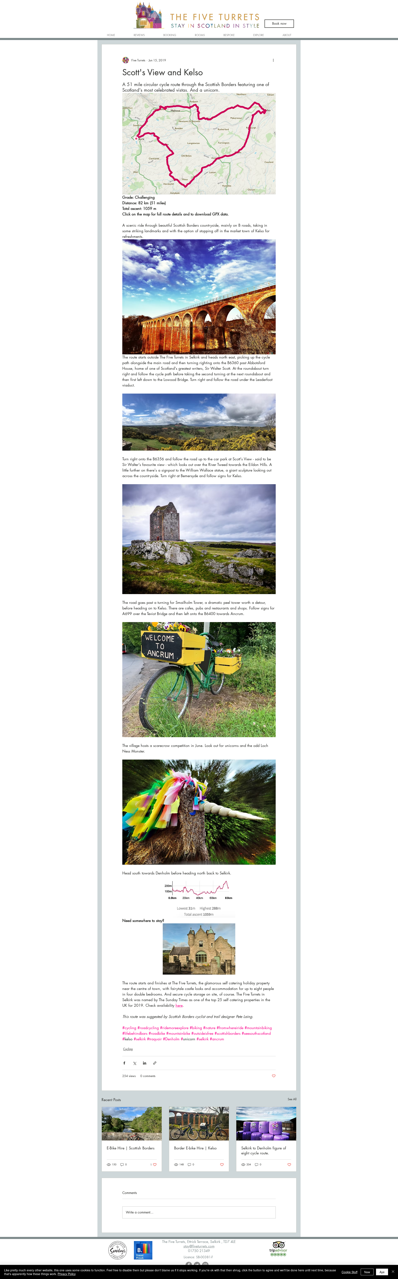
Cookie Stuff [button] (349, 1272)
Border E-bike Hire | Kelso (195, 1147)
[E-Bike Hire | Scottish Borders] (132, 1123)
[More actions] (273, 60)
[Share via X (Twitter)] (134, 1063)
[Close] (393, 1272)
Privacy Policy (67, 1274)
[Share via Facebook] (124, 1063)
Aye (382, 1272)
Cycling (128, 1049)
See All (292, 1099)
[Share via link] (155, 1063)
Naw (367, 1272)
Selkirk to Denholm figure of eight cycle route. (263, 1150)
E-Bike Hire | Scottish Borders (130, 1147)
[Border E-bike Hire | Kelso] (199, 1123)
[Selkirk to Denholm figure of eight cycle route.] (266, 1123)
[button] (200, 33)
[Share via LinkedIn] (145, 1063)
